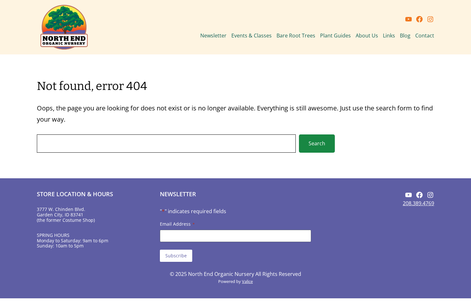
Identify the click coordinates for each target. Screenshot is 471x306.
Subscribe (176, 256)
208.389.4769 (418, 203)
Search (317, 143)
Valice (247, 281)
